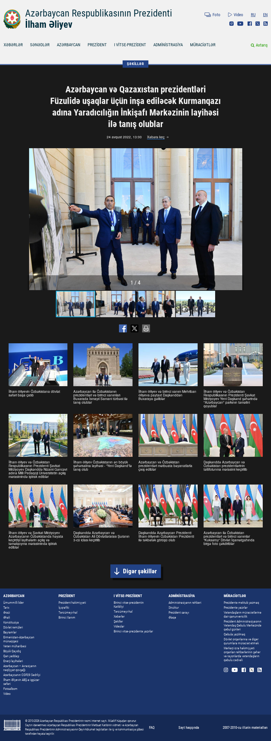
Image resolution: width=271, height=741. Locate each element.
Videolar (119, 626)
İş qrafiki (63, 607)
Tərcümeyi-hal (67, 612)
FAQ (152, 727)
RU (253, 14)
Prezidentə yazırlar (236, 607)
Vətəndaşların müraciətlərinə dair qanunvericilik (242, 614)
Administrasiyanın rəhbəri (185, 602)
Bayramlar (10, 632)
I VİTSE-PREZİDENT (130, 44)
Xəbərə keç (156, 137)
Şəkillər (118, 621)
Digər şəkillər (140, 571)
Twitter (257, 23)
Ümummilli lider (13, 602)
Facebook (250, 23)
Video (238, 14)
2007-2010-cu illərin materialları (245, 727)
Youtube (240, 23)
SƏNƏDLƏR (40, 44)
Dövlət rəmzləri (13, 627)
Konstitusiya (11, 622)
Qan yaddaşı (11, 656)
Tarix (6, 607)
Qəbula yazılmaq (234, 634)
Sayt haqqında (188, 727)
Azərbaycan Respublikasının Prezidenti (98, 13)
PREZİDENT (97, 44)
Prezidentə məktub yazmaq (241, 602)
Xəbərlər (119, 616)
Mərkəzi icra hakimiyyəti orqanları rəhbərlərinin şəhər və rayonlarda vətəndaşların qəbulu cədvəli (242, 654)
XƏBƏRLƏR (13, 44)
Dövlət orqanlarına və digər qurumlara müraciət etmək (241, 641)
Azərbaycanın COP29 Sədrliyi (21, 675)
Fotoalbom (10, 688)
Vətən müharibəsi (14, 646)
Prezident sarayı (179, 612)
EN (265, 14)
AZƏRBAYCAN (68, 44)
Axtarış (262, 45)
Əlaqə (172, 617)
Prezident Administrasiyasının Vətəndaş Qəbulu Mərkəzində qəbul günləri (242, 625)
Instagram (231, 23)
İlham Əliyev (48, 24)
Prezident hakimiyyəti (72, 602)
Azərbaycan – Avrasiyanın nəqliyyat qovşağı (19, 668)
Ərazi (6, 612)
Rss (265, 23)
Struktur (174, 607)
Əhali (6, 617)
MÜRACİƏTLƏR (202, 44)
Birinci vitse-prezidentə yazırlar (133, 631)
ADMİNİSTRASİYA (168, 44)
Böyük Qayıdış (12, 651)
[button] (237, 219)
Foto (216, 14)
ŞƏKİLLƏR (135, 64)
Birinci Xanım (66, 617)
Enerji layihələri (13, 661)
